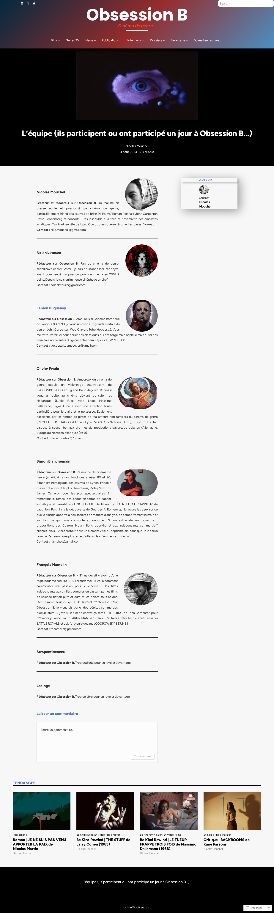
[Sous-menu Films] (59, 40)
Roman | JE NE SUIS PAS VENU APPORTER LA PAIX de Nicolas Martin (39, 844)
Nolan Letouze (49, 252)
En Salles (209, 834)
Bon (160, 834)
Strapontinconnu (51, 652)
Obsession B (137, 14)
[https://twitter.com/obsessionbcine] (27, 3)
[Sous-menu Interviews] (143, 40)
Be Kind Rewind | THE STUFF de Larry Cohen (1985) (103, 841)
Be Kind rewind (84, 834)
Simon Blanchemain (53, 461)
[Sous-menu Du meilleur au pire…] (222, 40)
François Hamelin (51, 564)
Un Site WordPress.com (136, 907)
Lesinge (43, 685)
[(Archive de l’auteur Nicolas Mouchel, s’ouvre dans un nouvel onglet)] (204, 193)
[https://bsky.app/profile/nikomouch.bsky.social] (33, 3)
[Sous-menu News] (95, 40)
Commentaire (143, 756)
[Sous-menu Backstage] (187, 40)
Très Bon (226, 834)
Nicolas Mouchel (137, 146)
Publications (20, 834)
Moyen (117, 834)
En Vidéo (99, 834)
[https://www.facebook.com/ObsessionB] (22, 3)
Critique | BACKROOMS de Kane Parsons (227, 841)
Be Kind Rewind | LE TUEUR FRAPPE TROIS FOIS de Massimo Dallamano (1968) (168, 844)
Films (109, 834)
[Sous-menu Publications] (120, 40)
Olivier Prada (48, 368)
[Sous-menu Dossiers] (164, 40)
